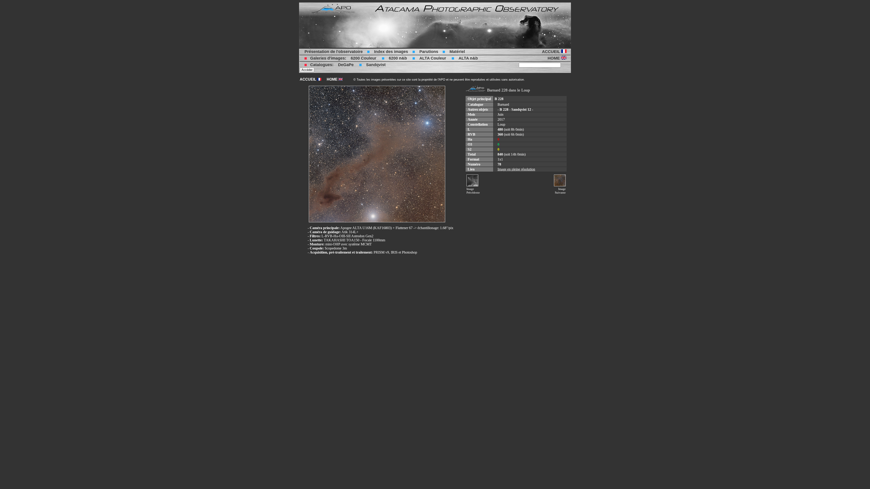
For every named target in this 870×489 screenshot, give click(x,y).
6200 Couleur (363, 58)
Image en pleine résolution (516, 169)
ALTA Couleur (432, 58)
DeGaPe (346, 64)
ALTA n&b (468, 58)
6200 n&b (398, 58)
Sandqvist (376, 64)
